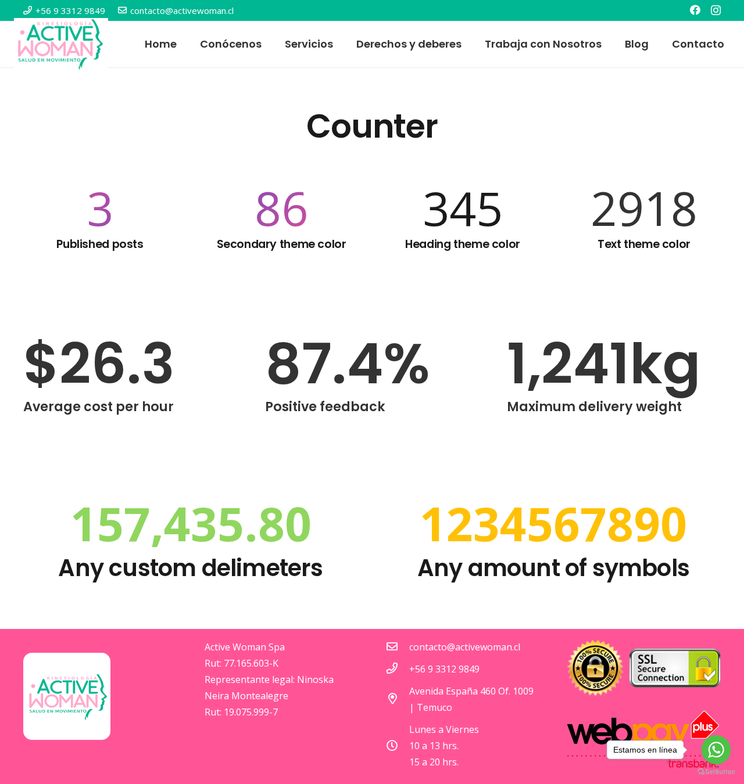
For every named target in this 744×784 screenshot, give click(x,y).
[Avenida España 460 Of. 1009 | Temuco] (397, 699)
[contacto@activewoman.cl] (397, 647)
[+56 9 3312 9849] (397, 669)
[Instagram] (716, 10)
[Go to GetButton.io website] (716, 772)
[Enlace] (61, 44)
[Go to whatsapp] (716, 749)
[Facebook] (695, 10)
